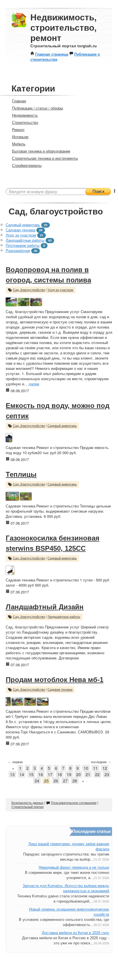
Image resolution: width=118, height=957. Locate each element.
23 (107, 774)
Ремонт (18, 129)
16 (40, 774)
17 (50, 774)
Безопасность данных (27, 802)
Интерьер (20, 136)
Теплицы (21, 474)
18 (59, 774)
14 (21, 774)
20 (78, 774)
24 (37, 781)
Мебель (18, 144)
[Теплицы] (12, 495)
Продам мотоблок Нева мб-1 (54, 679)
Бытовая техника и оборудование (41, 151)
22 (97, 774)
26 (56, 781)
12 (105, 768)
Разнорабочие (18, 250)
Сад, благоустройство (29, 290)
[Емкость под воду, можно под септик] (9, 437)
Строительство (25, 122)
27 (65, 781)
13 (12, 774)
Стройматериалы (27, 165)
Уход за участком (21, 235)
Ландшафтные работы (25, 240)
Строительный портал (27, 806)
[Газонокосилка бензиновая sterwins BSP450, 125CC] (10, 569)
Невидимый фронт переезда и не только (74, 867)
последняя (101, 761)
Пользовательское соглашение (74, 802)
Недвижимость (25, 115)
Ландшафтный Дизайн (45, 607)
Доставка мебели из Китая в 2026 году (75, 933)
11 (95, 768)
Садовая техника (20, 230)
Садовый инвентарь (23, 224)
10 (86, 768)
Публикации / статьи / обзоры (37, 108)
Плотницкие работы (23, 245)
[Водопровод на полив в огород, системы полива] (11, 301)
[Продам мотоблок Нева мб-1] (8, 701)
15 (31, 774)
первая (15, 761)
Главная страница (51, 54)
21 (88, 774)
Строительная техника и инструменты (45, 158)
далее (34, 383)
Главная (19, 100)
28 (74, 781)
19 (69, 774)
